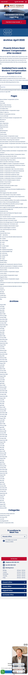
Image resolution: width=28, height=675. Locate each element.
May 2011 (2, 500)
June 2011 (2, 498)
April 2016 (2, 427)
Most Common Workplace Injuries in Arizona (10, 180)
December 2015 (3, 434)
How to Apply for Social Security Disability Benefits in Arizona (13, 207)
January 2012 (3, 486)
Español (1, 280)
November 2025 (3, 321)
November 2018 (3, 414)
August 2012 (2, 475)
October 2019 (3, 394)
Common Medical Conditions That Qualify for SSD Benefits (13, 200)
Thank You (2, 290)
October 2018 (3, 416)
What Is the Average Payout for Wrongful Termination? (12, 222)
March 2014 (2, 464)
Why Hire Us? (3, 119)
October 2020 (3, 372)
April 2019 (2, 405)
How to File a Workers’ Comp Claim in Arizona (10, 194)
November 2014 (3, 456)
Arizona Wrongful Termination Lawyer (8, 220)
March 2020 (2, 385)
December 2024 (3, 339)
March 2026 (2, 314)
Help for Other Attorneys (5, 105)
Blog (1, 299)
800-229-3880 (20, 1)
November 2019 (3, 392)
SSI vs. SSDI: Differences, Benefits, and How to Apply (11, 204)
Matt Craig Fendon (4, 123)
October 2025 (3, 323)
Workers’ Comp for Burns (5, 182)
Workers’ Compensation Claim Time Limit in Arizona (12, 169)
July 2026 (2, 306)
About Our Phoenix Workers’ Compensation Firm (11, 117)
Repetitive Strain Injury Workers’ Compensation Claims (12, 154)
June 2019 (2, 401)
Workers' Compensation (5, 522)
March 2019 (2, 407)
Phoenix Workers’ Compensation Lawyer (9, 136)
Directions (7, 33)
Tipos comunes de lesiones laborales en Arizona (11, 286)
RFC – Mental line (4, 235)
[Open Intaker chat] (14, 674)
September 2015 (3, 440)
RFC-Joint (2, 244)
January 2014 (3, 467)
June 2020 (2, 379)
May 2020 (2, 381)
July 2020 (2, 378)
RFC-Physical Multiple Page (6, 251)
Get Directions (14, 558)
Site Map (2, 291)
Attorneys (2, 121)
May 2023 (2, 356)
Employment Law (4, 211)
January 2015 (3, 455)
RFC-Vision (2, 258)
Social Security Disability (5, 198)
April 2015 (2, 449)
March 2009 (2, 506)
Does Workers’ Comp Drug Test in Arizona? (9, 139)
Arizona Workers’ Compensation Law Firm (9, 99)
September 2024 (4, 343)
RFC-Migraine (3, 247)
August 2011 (2, 495)
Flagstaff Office (3, 277)
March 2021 (2, 368)
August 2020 (3, 376)
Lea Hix (1, 128)
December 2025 (3, 319)
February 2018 (3, 425)
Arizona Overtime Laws (5, 214)
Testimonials (3, 132)
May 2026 (2, 310)
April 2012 (2, 482)
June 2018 (2, 420)
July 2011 (2, 497)
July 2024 (2, 346)
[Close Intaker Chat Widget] (27, 645)
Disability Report (3, 260)
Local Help (2, 231)
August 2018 (2, 418)
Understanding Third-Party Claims (7, 160)
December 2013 (3, 469)
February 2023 (3, 357)
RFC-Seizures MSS (4, 255)
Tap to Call (7, 30)
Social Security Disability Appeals (7, 205)
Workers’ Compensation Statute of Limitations (10, 178)
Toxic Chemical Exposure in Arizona (8, 229)
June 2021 (2, 365)
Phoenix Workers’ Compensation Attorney (9, 268)
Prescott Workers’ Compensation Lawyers (9, 271)
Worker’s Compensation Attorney (7, 114)
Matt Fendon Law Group (19, 90)
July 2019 (2, 400)
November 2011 (3, 489)
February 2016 (3, 431)
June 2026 (2, 308)
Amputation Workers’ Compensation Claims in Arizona (12, 138)
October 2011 (3, 491)
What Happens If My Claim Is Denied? (8, 193)
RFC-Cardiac (3, 238)
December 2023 (3, 354)
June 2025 (2, 330)
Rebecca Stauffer (4, 125)
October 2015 (3, 438)
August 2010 (2, 504)
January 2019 (3, 411)
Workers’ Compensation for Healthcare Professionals (12, 171)
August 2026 (3, 304)
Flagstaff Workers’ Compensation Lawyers (9, 279)
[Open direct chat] (25, 645)
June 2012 (2, 478)
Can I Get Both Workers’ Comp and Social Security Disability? (14, 216)
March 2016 (2, 429)
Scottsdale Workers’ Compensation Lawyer (9, 110)
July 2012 (2, 476)
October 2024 (3, 341)
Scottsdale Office (4, 108)
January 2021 (3, 370)
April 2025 (2, 334)
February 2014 (3, 466)
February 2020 (3, 387)
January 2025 (3, 337)
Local (1, 519)
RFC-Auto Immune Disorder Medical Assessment (11, 236)
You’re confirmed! (4, 116)
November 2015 (3, 436)
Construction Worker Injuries (6, 513)
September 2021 (3, 361)
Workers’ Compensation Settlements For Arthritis (11, 176)
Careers (2, 101)
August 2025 (3, 326)
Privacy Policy (3, 297)
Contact (2, 288)
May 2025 (2, 332)
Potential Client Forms (5, 233)
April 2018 (2, 422)
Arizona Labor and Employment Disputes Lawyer (11, 213)
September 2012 (3, 473)
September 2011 (3, 493)
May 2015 (2, 447)
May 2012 (2, 480)
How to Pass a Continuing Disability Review (9, 202)
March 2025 (2, 335)
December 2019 (3, 390)
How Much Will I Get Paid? (6, 106)
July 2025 (2, 328)
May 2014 (2, 460)
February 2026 (3, 315)
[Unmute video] (19, 657)
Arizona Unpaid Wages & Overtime (8, 227)
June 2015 (2, 445)
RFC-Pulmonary (3, 253)
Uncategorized (3, 521)
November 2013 (3, 471)
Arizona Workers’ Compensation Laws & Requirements (12, 196)
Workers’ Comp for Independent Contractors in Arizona (12, 165)
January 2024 (3, 352)
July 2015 (2, 444)
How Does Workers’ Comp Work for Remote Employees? (12, 141)
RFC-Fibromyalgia (4, 240)
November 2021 (3, 359)
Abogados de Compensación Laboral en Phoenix (11, 264)
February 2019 (3, 409)
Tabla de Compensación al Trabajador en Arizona (11, 266)
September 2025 (4, 324)
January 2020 (3, 389)
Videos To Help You (4, 112)
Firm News (2, 517)
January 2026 (3, 317)
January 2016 (3, 433)
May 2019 (2, 403)
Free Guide (2, 103)
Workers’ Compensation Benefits (7, 167)
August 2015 (2, 442)
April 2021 (2, 367)
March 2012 (2, 484)
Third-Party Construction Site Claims (8, 156)
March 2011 (2, 502)
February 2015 (3, 453)
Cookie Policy (3, 295)
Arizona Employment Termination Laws (9, 224)
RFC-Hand (2, 242)
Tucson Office (3, 273)
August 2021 (2, 363)
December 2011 (3, 487)
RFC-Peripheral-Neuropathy (6, 249)
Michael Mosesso (4, 130)
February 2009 (3, 508)
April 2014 (2, 462)
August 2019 (2, 398)
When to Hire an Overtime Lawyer (7, 218)
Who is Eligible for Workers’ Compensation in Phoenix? (12, 163)
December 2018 (3, 412)
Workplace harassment (5, 187)
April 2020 (2, 383)
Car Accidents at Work (5, 183)
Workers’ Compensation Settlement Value (9, 174)
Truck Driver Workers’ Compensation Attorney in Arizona (12, 158)
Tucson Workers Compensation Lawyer (9, 275)
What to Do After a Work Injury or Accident (9, 161)
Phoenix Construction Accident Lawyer (9, 185)
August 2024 (3, 345)
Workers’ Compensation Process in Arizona (9, 172)
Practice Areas (3, 134)
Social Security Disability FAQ (6, 209)
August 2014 (2, 458)
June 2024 (2, 348)
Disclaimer (2, 293)
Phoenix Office (3, 262)
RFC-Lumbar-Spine (4, 246)
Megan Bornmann (4, 127)
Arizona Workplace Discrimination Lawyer (9, 225)
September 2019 (3, 396)
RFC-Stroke (2, 257)
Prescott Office (3, 269)
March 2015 (2, 451)
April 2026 (2, 312)
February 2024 (3, 350)
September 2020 (4, 374)
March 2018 (2, 423)
